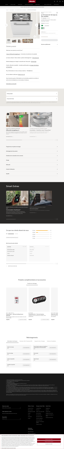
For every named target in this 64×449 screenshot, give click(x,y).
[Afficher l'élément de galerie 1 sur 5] (8, 41)
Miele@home (48, 408)
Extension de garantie (39, 418)
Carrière (29, 413)
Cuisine (6, 4)
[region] (23, 25)
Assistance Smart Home (49, 417)
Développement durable (31, 411)
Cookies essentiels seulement (49, 441)
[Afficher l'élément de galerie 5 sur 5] (30, 41)
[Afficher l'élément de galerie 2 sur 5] (14, 41)
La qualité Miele (38, 408)
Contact (29, 418)
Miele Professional (30, 431)
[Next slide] (36, 25)
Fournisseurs (30, 416)
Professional (56, 4)
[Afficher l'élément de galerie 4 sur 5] (25, 41)
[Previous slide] (6, 25)
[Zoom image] (35, 36)
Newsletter (4, 417)
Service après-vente (47, 4)
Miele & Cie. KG (21, 74)
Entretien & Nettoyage (29, 4)
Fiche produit (47, 25)
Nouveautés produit (39, 416)
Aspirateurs (20, 4)
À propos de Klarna (39, 424)
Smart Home (37, 4)
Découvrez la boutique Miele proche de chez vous (9, 413)
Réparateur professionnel (31, 433)
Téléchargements (26, 347)
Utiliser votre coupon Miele (40, 411)
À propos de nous (30, 408)
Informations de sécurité (11, 83)
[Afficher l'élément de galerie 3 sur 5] (19, 41)
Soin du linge (12, 4)
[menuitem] (7, 4)
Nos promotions (38, 413)
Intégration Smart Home (49, 413)
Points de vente (5, 406)
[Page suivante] (57, 263)
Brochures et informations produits (40, 422)
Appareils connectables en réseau (50, 415)
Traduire (8, 253)
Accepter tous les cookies (49, 439)
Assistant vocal (48, 411)
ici (13, 78)
